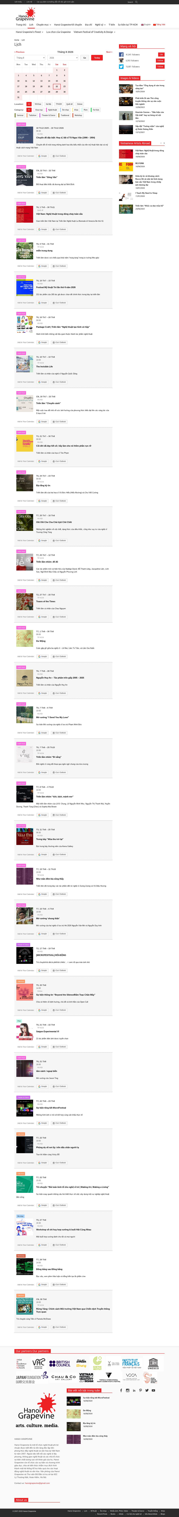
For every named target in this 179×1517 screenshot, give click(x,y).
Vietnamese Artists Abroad (135, 143)
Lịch (31, 24)
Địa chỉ (88, 24)
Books (113, 1514)
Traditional (65, 115)
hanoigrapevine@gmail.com (37, 1483)
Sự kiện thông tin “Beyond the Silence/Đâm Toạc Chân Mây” (65, 995)
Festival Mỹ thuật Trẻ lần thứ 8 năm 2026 (56, 287)
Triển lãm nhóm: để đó (47, 562)
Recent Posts (102, 1514)
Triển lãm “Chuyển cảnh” (48, 403)
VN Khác (38, 104)
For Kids (96, 110)
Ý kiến (112, 24)
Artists (121, 1514)
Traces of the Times (45, 601)
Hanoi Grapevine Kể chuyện (68, 24)
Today (97, 57)
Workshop (78, 115)
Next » (109, 52)
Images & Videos (129, 78)
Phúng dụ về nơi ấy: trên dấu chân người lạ (57, 1147)
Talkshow (32, 115)
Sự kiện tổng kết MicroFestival (51, 1108)
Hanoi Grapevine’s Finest (27, 33)
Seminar (20, 115)
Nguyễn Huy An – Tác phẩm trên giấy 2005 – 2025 (60, 678)
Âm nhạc (65, 110)
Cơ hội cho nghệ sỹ (134, 1514)
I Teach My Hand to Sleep (146, 193)
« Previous (19, 52)
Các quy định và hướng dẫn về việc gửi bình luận (55, 2)
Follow (160, 60)
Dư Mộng (40, 641)
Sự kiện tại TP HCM (128, 24)
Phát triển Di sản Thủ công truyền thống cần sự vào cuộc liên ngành (148, 101)
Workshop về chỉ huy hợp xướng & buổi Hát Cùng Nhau (63, 1229)
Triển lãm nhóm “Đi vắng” (49, 757)
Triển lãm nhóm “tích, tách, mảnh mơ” (55, 796)
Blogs (163, 1514)
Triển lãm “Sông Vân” (46, 177)
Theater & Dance (48, 115)
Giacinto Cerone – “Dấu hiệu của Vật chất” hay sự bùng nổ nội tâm (149, 115)
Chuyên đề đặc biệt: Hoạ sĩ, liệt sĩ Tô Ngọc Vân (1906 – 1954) (65, 137)
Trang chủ (21, 24)
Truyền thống (153, 1511)
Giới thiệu (18, 2)
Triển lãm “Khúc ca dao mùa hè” (149, 206)
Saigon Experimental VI (47, 1031)
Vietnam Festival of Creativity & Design (92, 33)
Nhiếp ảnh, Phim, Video (119, 1511)
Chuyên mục (42, 25)
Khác (76, 110)
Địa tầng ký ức (43, 485)
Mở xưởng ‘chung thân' (48, 918)
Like (161, 54)
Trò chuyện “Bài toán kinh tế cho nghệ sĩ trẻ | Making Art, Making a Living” (72, 1187)
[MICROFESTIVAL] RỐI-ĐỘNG (51, 955)
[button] (152, 2)
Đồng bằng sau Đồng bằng (49, 1269)
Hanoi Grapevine (74, 1511)
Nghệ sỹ (98, 25)
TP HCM (59, 104)
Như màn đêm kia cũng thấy (50, 879)
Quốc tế (69, 104)
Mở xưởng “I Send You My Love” (52, 717)
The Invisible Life (44, 366)
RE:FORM (139, 163)
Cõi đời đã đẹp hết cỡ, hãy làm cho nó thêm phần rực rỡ (63, 446)
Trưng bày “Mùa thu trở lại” (49, 839)
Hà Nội (48, 104)
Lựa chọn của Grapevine (58, 32)
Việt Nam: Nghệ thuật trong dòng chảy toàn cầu (59, 214)
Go (84, 57)
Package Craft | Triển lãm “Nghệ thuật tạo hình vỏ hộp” (63, 327)
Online (79, 104)
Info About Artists (151, 1514)
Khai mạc (39, 110)
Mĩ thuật (94, 1511)
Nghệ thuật (52, 110)
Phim (86, 110)
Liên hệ (29, 2)
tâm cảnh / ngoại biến (46, 1071)
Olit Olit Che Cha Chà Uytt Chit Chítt (54, 522)
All (29, 104)
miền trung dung (44, 250)
